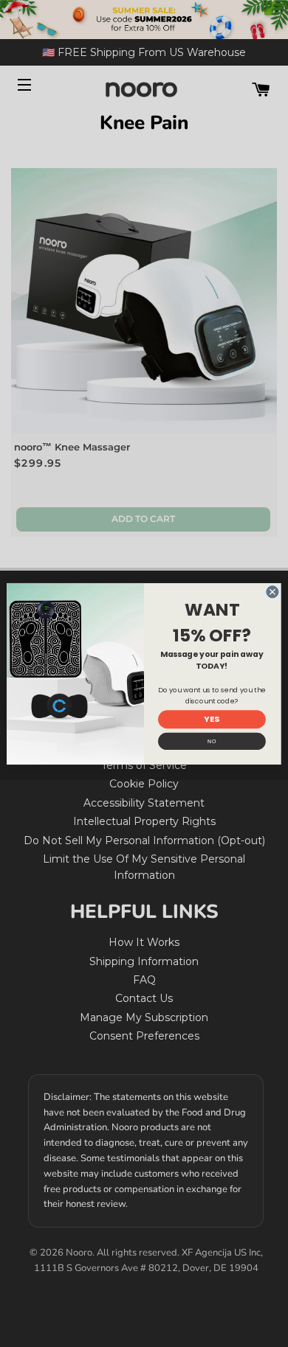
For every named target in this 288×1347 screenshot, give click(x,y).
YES (212, 718)
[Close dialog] (272, 591)
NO (212, 741)
